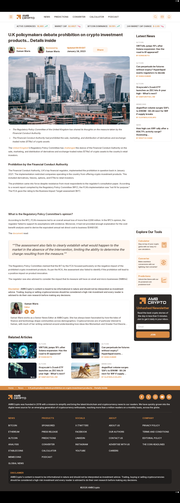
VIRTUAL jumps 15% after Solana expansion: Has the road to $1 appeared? (53, 350)
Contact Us (116, 438)
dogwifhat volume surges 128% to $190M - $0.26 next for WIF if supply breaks (115, 370)
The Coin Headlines (153, 444)
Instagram (81, 444)
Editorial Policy (152, 438)
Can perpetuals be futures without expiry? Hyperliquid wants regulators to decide (115, 350)
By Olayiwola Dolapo (111, 377)
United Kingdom (21, 148)
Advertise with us (119, 444)
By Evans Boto (45, 357)
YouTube (80, 450)
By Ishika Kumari (109, 357)
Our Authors (116, 431)
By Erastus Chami (144, 138)
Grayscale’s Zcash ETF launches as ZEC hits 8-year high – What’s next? (151, 90)
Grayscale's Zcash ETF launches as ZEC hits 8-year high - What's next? (52, 370)
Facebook (81, 431)
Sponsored (48, 425)
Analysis (13, 444)
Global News (16, 463)
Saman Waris (23, 51)
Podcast (113, 17)
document (18, 233)
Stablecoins (15, 450)
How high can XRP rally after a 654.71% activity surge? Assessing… (152, 131)
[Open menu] (11, 16)
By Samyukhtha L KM (48, 377)
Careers (113, 450)
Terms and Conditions (155, 431)
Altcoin (42, 344)
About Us (114, 425)
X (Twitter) (81, 425)
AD (176, 1)
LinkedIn (80, 438)
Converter (79, 17)
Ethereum (13, 431)
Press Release (50, 431)
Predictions (61, 17)
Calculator (97, 17)
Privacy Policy (151, 425)
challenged (69, 148)
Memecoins (106, 364)
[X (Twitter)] (27, 312)
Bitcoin (12, 425)
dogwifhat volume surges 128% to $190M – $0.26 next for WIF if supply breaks (152, 110)
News (47, 17)
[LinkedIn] (32, 312)
